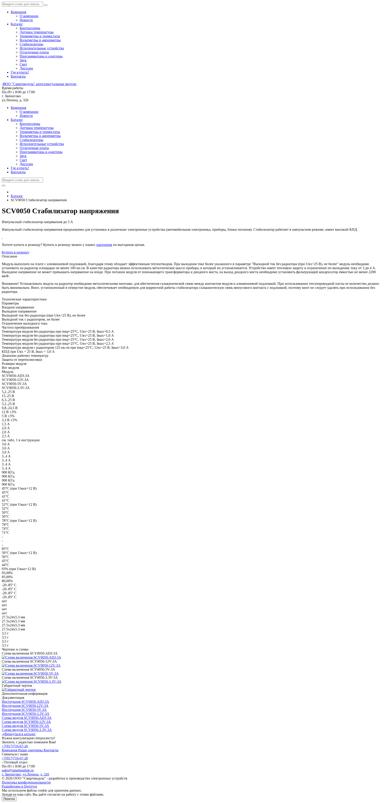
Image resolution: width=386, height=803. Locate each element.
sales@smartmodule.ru (18, 770)
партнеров (104, 245)
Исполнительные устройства (42, 48)
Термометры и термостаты (40, 36)
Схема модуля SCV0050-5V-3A (25, 726)
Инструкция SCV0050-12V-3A (25, 706)
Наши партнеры (31, 750)
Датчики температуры (37, 32)
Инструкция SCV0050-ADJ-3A (25, 702)
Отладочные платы (34, 52)
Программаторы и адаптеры (41, 56)
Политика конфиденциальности (26, 782)
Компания (18, 12)
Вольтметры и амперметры (40, 40)
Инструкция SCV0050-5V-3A (24, 710)
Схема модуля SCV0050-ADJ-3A (27, 718)
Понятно (9, 799)
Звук (23, 60)
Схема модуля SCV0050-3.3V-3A (27, 730)
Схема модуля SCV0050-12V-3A (26, 722)
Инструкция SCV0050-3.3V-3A (25, 714)
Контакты (18, 76)
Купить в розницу (15, 252)
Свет (23, 64)
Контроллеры (30, 28)
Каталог (17, 24)
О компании (29, 16)
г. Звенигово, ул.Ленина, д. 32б (25, 774)
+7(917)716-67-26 (15, 746)
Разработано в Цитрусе (19, 786)
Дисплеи (26, 68)
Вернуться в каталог (19, 734)
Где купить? (20, 72)
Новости (26, 20)
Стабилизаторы (31, 44)
